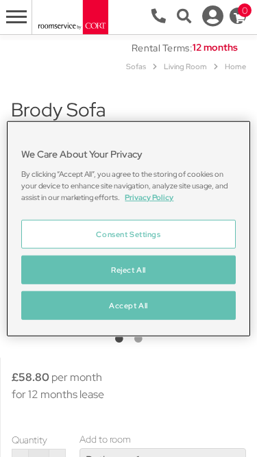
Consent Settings (128, 234)
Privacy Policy (149, 197)
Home (235, 66)
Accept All (128, 305)
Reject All (128, 269)
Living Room (185, 66)
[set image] (119, 339)
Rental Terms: (162, 48)
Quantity (29, 440)
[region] (128, 228)
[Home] (72, 16)
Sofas (136, 66)
